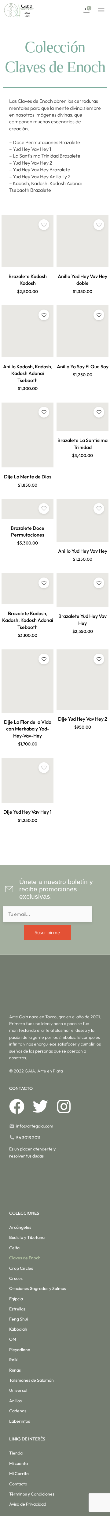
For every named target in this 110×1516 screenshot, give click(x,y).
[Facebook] (16, 1106)
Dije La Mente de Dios (27, 477)
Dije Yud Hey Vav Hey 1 (27, 812)
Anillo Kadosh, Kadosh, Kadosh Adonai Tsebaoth (27, 373)
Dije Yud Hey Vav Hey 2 (82, 719)
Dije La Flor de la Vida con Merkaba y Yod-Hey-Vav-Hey (27, 729)
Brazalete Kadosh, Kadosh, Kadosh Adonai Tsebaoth (27, 620)
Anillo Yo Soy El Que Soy (82, 366)
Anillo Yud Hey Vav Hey (82, 551)
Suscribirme (47, 932)
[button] (27, 298)
